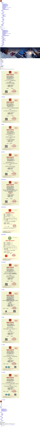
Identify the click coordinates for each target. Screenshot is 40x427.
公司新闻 (2, 417)
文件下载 (3, 22)
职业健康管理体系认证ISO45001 (5, 31)
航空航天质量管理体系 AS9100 (5, 9)
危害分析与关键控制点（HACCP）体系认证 (6, 7)
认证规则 (3, 23)
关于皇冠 (2, 17)
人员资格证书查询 (4, 16)
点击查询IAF (3, 15)
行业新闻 (3, 12)
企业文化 (3, 19)
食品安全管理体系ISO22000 (5, 32)
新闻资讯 (2, 10)
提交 (0, 406)
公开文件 (2, 21)
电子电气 (2, 420)
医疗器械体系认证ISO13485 (5, 5)
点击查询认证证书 (4, 38)
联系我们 (2, 24)
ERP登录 (2, 25)
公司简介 (3, 41)
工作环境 (3, 20)
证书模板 (5, 58)
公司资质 (3, 42)
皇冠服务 (2, 29)
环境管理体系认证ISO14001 (5, 4)
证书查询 (2, 13)
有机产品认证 (3, 8)
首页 (1, 58)
